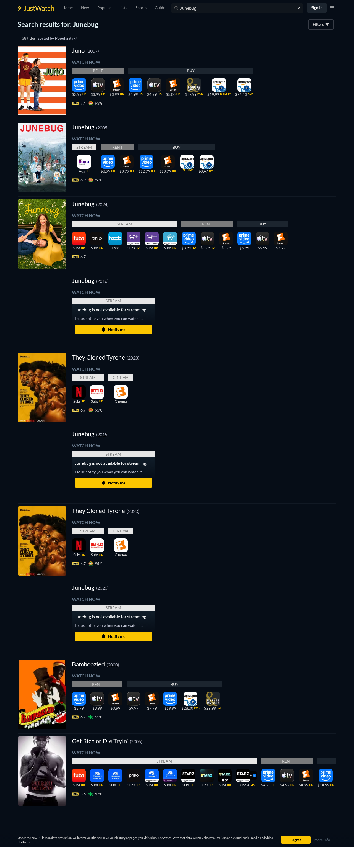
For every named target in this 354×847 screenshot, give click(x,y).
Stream (84, 147)
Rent (98, 70)
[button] (90, 280)
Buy (191, 70)
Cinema (121, 377)
